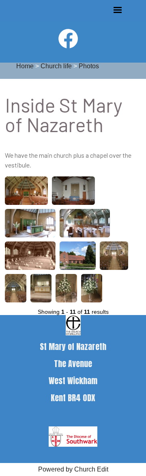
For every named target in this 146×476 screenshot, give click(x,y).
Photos (89, 66)
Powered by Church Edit (73, 469)
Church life (56, 66)
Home (25, 66)
